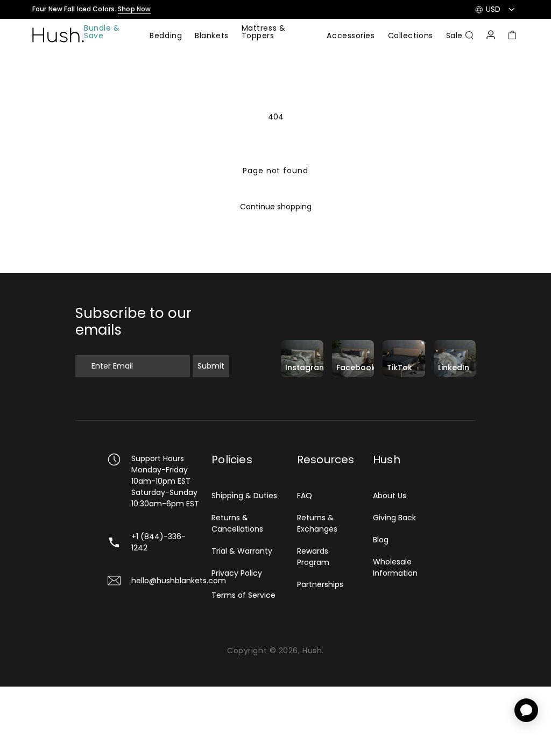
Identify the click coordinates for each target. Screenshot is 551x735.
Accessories (351, 36)
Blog (380, 539)
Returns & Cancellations (237, 523)
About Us (389, 495)
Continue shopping (276, 206)
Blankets (211, 36)
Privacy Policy (236, 573)
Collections (410, 36)
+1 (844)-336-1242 (158, 542)
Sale (454, 36)
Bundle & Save (101, 32)
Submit (210, 366)
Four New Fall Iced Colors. (91, 9)
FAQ (304, 495)
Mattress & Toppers (264, 32)
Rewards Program (313, 557)
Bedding (166, 36)
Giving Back (394, 517)
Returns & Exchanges (317, 523)
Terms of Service (243, 595)
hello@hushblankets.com (178, 580)
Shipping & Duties (244, 495)
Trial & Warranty (241, 551)
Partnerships (320, 584)
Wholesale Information (395, 567)
